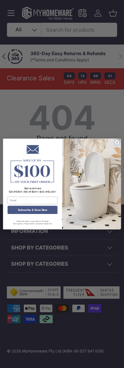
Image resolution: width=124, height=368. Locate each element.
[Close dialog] (117, 142)
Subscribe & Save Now (33, 210)
